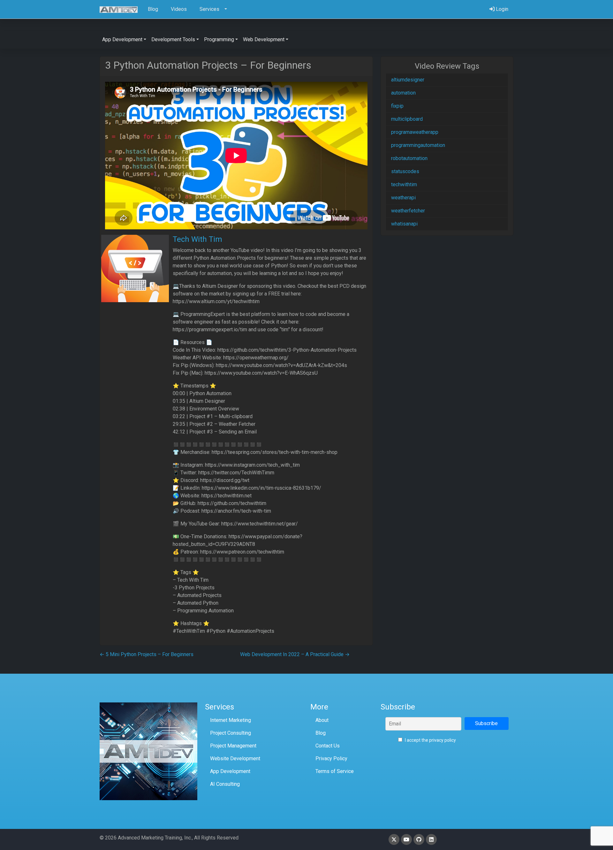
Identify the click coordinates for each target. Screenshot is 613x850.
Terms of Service (334, 771)
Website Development (235, 758)
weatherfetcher (408, 211)
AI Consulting (225, 784)
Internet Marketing (230, 720)
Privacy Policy (331, 758)
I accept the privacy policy (430, 740)
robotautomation (409, 158)
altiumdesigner (407, 80)
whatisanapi (404, 224)
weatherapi (403, 198)
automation (403, 93)
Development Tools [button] (173, 39)
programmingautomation (418, 145)
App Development (230, 771)
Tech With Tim (197, 239)
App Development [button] (122, 39)
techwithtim (404, 184)
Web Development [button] (263, 39)
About (322, 720)
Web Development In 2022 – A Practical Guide (295, 654)
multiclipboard (407, 119)
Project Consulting (230, 733)
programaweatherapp (414, 132)
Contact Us (327, 746)
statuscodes (405, 171)
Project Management (233, 746)
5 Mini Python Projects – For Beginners (146, 654)
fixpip (397, 106)
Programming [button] (219, 39)
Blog (320, 733)
